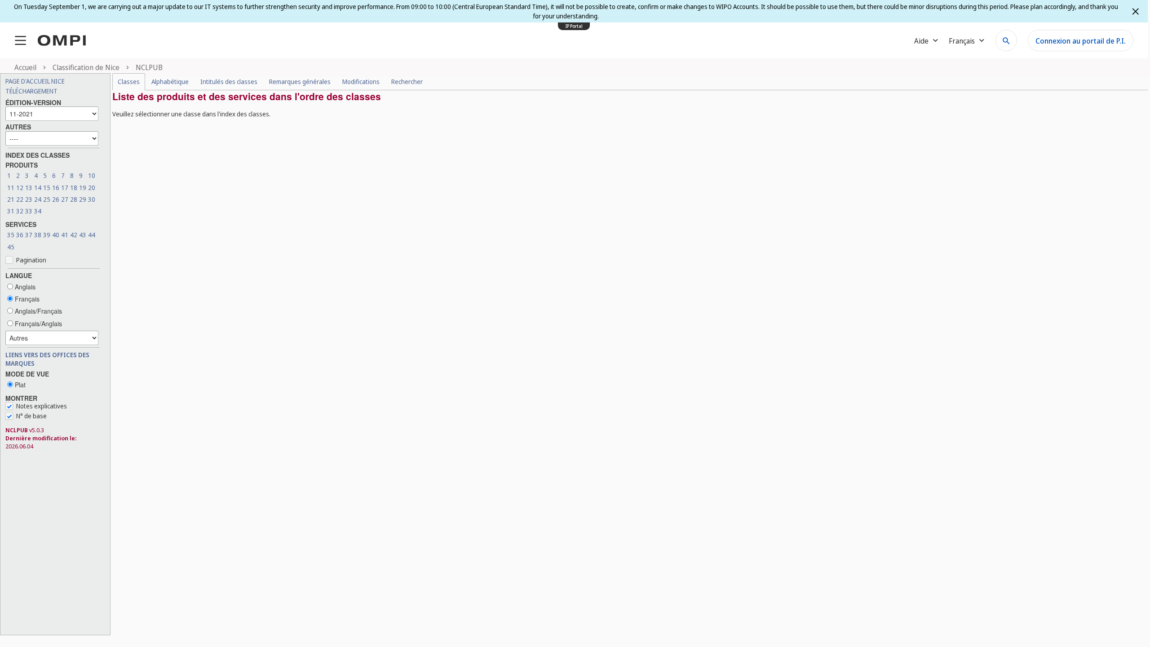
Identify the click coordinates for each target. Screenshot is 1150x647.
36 (19, 234)
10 (91, 175)
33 (28, 211)
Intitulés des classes (228, 81)
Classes (129, 81)
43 (82, 234)
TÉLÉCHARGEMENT (31, 91)
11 (10, 187)
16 (55, 187)
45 (10, 247)
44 (91, 234)
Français (26, 298)
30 (91, 199)
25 (46, 199)
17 (64, 187)
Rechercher (407, 81)
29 (82, 199)
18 (73, 187)
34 (37, 211)
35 (10, 234)
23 (28, 199)
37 (28, 234)
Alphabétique (170, 81)
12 (19, 187)
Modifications (361, 81)
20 (91, 187)
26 (55, 199)
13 (28, 187)
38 (37, 234)
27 (64, 199)
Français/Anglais (37, 323)
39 (46, 234)
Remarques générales (300, 81)
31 (10, 211)
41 (64, 234)
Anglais (24, 286)
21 (10, 199)
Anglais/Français (37, 310)
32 (19, 211)
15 (46, 187)
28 (73, 199)
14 (37, 187)
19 (82, 187)
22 (19, 199)
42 (73, 234)
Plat (19, 384)
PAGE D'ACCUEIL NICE (35, 81)
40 (55, 234)
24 (37, 199)
